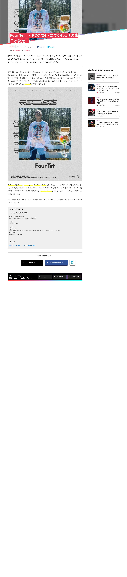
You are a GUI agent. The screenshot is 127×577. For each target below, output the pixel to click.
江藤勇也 (27, 50)
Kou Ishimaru (17, 50)
